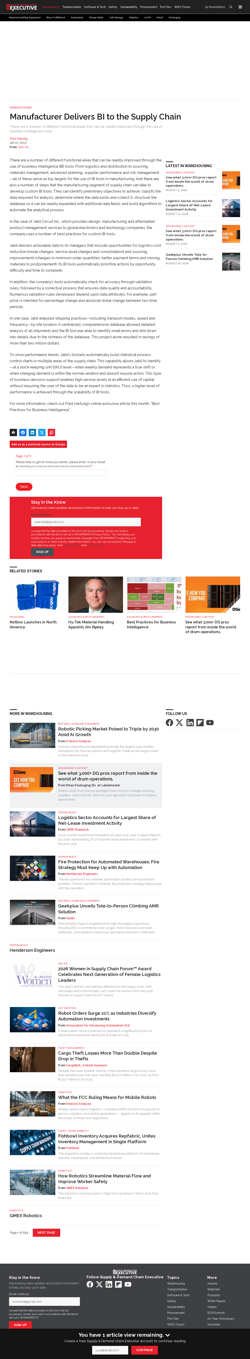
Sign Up (42, 552)
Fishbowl (72, 1148)
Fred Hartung (19, 138)
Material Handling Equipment (79, 723)
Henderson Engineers (82, 874)
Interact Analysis (78, 741)
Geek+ (70, 918)
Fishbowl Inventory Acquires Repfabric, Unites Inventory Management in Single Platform (106, 1138)
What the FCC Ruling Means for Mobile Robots (107, 1097)
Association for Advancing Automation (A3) (98, 1025)
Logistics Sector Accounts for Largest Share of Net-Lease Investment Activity (189, 205)
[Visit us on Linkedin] (190, 722)
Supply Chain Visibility (73, 1130)
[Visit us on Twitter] (180, 722)
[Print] (13, 432)
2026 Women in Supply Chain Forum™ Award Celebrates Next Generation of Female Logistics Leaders (109, 974)
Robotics (65, 1092)
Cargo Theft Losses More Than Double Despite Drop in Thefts (107, 1055)
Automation (67, 1008)
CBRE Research (77, 829)
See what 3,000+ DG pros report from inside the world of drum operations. (191, 181)
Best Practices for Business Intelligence (151, 624)
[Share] (23, 432)
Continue (144, 1350)
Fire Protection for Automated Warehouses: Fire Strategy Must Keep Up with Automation (108, 864)
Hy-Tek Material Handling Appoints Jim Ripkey (91, 624)
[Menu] (240, 7)
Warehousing (21, 107)
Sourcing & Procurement (86, 617)
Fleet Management (71, 1048)
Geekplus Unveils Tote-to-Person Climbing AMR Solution (189, 257)
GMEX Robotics (77, 1188)
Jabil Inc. (23, 147)
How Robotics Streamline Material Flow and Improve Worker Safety (104, 1178)
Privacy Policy (96, 545)
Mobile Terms (72, 545)
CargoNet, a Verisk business (86, 1065)
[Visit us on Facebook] (169, 722)
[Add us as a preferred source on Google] (51, 432)
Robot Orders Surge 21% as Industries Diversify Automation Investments (107, 1016)
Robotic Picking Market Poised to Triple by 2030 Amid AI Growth (108, 731)
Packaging (17, 617)
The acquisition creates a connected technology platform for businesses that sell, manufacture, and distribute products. (109, 1156)
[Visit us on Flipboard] (200, 722)
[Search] (230, 7)
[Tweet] (42, 432)
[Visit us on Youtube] (210, 722)
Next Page (46, 1232)
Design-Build (67, 812)
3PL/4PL (63, 963)
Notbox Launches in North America (33, 624)
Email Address (42, 514)
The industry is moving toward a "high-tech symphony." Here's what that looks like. (108, 1196)
